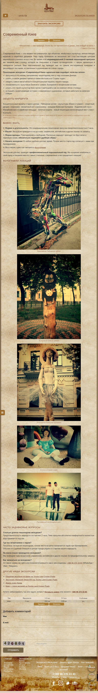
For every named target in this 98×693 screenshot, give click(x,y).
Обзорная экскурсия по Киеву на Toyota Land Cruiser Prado (30, 576)
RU (22, 16)
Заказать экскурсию (8, 664)
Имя (5, 616)
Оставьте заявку (52, 592)
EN (25, 16)
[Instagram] (60, 683)
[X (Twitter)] (67, 683)
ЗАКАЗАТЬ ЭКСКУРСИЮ (49, 24)
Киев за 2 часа (51, 667)
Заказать (41, 40)
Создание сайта (82, 690)
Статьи (22, 667)
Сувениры (9, 669)
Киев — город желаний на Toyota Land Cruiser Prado (28, 586)
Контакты (8, 671)
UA (20, 16)
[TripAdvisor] (74, 683)
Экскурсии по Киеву (25, 660)
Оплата (22, 669)
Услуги (22, 665)
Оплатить (56, 40)
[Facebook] (53, 683)
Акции (6, 667)
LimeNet (91, 690)
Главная (8, 659)
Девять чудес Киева (14, 583)
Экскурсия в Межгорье (46, 662)
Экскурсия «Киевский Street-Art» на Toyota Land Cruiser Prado (31, 580)
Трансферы (24, 663)
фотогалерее (40, 147)
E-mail (5, 622)
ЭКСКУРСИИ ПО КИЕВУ (85, 16)
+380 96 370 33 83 (74, 563)
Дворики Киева (68, 667)
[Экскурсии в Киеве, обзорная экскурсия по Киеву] (49, 7)
